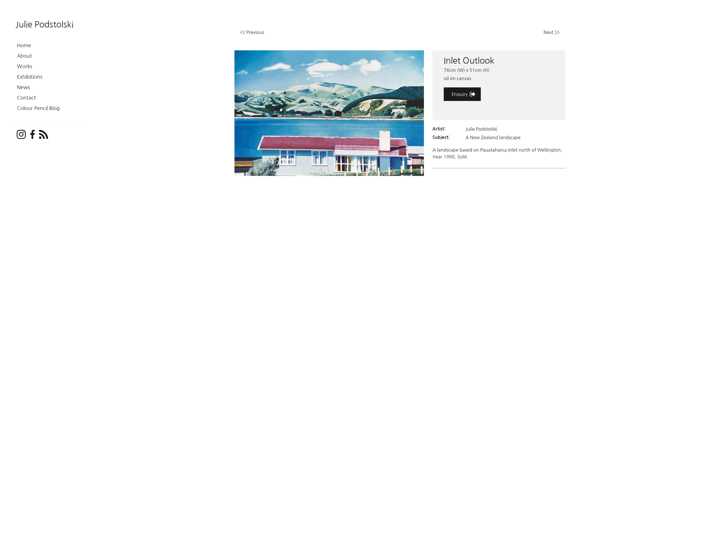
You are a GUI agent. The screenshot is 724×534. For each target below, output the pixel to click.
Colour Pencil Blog (38, 108)
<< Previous (252, 32)
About (24, 56)
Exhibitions (29, 76)
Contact (26, 97)
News (23, 87)
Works (24, 66)
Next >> (552, 32)
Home (24, 45)
